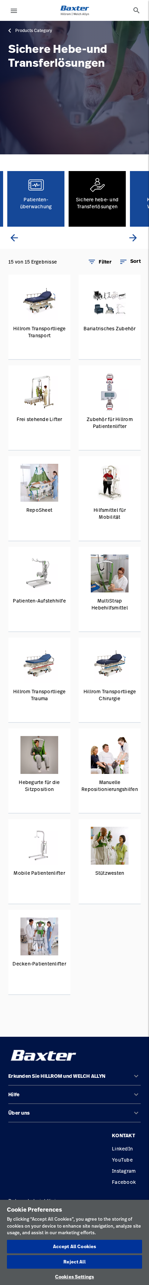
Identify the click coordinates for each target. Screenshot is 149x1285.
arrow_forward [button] (133, 237)
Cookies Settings (74, 1277)
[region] (74, 1242)
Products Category (33, 30)
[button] (130, 262)
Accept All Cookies (74, 1246)
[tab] (136, 10)
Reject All (74, 1262)
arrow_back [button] (14, 237)
